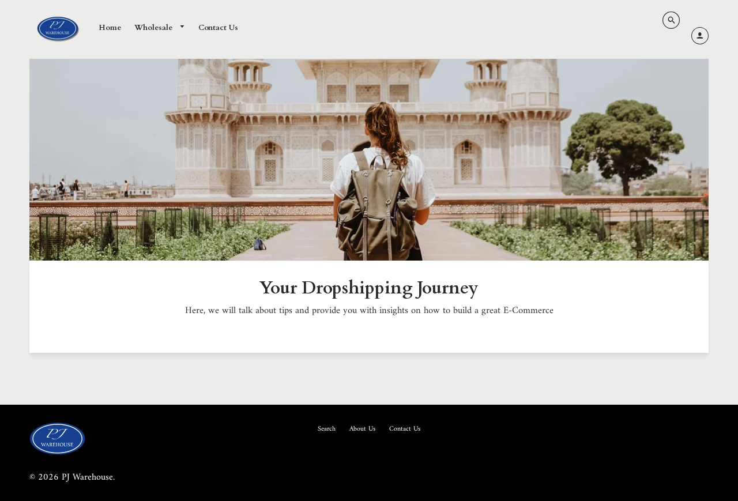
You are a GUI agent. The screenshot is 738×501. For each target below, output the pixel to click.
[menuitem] (110, 28)
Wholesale (154, 27)
